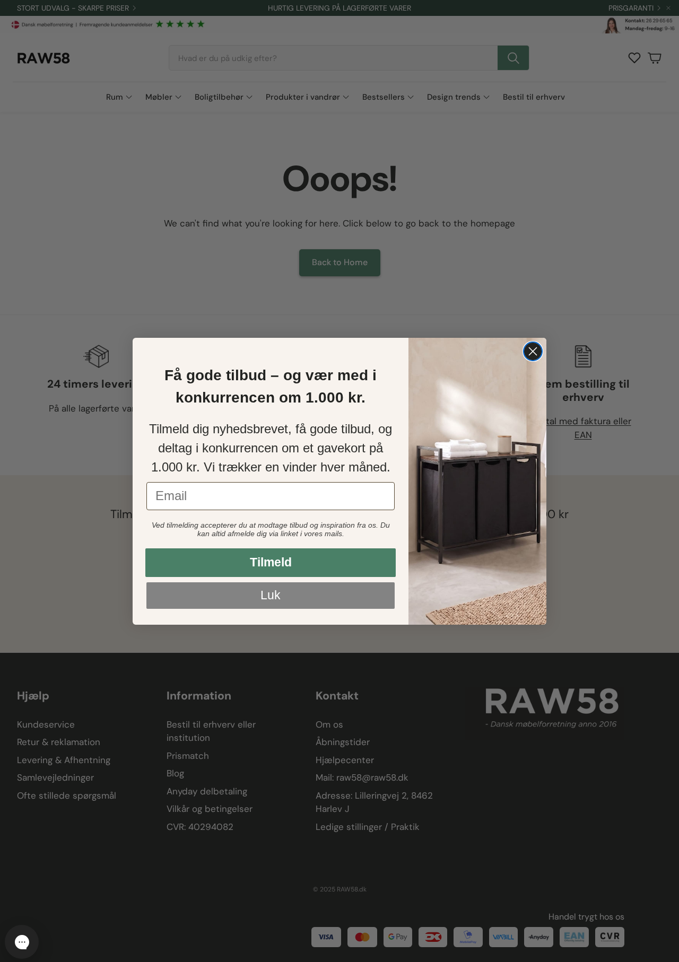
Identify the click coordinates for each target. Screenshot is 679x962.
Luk (270, 595)
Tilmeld (271, 562)
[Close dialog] (533, 351)
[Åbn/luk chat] (22, 942)
